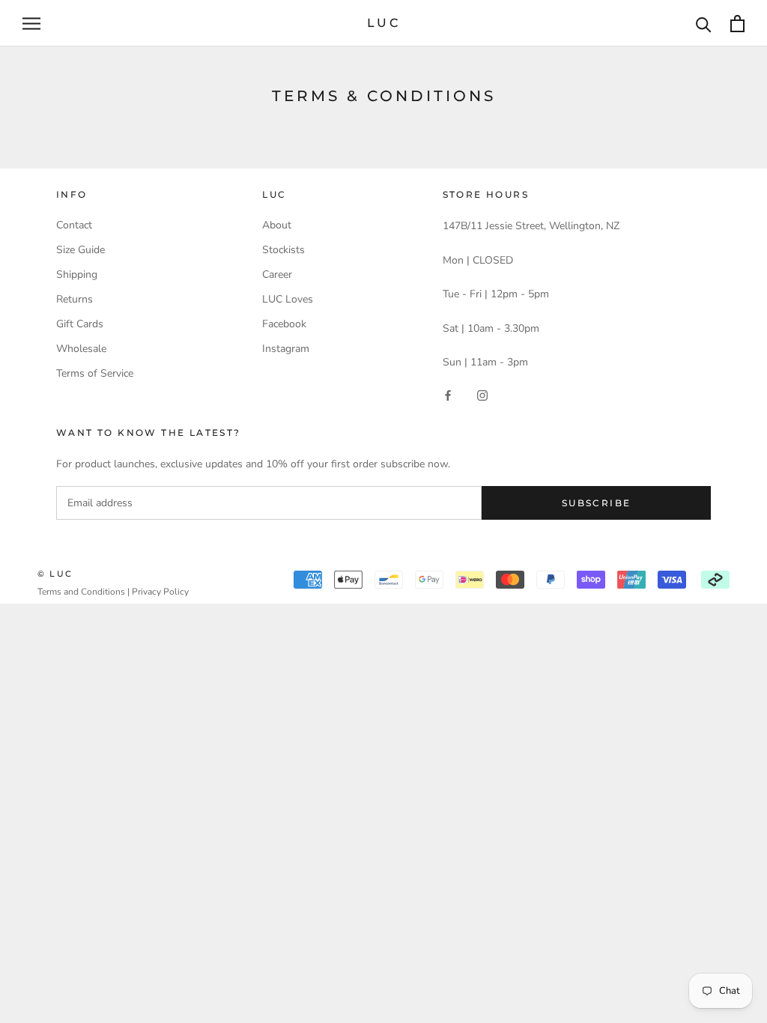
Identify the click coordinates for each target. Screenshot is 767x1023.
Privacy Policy (160, 592)
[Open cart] (737, 23)
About (276, 225)
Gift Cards (79, 324)
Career (277, 274)
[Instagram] (482, 394)
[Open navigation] (31, 23)
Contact (74, 225)
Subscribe (596, 503)
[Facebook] (448, 394)
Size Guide (80, 250)
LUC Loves (287, 299)
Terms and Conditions (81, 592)
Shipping (76, 274)
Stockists (283, 250)
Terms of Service (94, 373)
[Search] (704, 23)
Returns (74, 299)
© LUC (55, 573)
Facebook (284, 324)
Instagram (285, 348)
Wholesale (81, 348)
